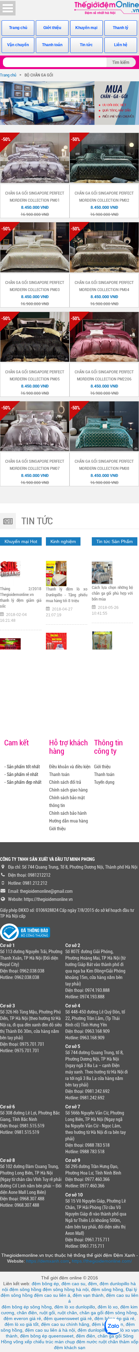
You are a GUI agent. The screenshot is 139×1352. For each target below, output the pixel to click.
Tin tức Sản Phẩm (114, 541)
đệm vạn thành (88, 1295)
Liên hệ (120, 45)
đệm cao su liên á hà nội (50, 1330)
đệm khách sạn (69, 1347)
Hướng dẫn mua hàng (68, 820)
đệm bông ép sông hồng (27, 1306)
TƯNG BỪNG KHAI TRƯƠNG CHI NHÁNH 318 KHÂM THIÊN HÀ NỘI (66, 598)
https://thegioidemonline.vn (48, 899)
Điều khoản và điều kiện (70, 766)
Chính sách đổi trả (65, 782)
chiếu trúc (43, 1341)
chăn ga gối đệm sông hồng (108, 1312)
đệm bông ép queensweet (46, 1335)
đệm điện (85, 1335)
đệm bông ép (45, 1283)
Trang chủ (18, 27)
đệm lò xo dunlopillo (74, 1306)
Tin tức (86, 45)
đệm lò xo (108, 1306)
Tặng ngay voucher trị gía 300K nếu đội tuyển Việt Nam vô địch (20, 583)
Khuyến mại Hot (21, 541)
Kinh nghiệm (63, 541)
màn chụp (65, 1341)
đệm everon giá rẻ (22, 1318)
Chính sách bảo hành (68, 813)
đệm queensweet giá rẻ (68, 1318)
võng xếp (22, 1341)
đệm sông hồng (25, 1289)
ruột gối (47, 1312)
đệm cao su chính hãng (65, 1324)
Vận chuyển (18, 45)
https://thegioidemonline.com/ (102, 1261)
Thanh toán (52, 45)
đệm (92, 1283)
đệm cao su (73, 1283)
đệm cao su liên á (52, 1295)
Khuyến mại (86, 27)
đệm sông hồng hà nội (66, 1289)
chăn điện (27, 1312)
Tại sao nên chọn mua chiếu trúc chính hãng (112, 590)
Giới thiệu (52, 27)
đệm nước (86, 1341)
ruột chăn (67, 1312)
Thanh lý (120, 27)
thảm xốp (128, 1341)
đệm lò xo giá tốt (21, 1324)
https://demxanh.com (47, 1261)
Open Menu (8, 8)
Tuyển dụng (104, 782)
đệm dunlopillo (92, 1330)
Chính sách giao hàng (68, 789)
